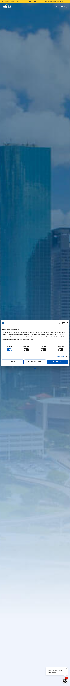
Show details (60, 356)
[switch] (26, 349)
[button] (47, 6)
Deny (13, 362)
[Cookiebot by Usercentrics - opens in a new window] (60, 323)
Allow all (57, 362)
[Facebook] (30, 1)
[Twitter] (35, 1)
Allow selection (35, 362)
